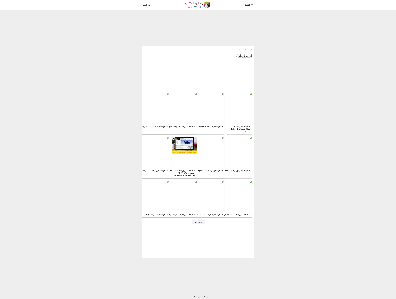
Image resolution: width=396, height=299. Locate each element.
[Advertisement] (198, 26)
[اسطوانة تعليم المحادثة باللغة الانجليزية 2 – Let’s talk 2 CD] (239, 113)
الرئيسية (249, 49)
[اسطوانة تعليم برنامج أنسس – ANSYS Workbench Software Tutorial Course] (184, 157)
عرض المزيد (198, 222)
